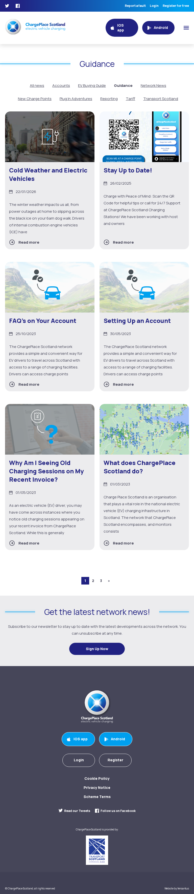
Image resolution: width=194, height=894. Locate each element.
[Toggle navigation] (186, 27)
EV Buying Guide (92, 85)
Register (115, 759)
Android (118, 738)
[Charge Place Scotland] (35, 26)
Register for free (176, 6)
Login (154, 6)
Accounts (61, 85)
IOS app (81, 738)
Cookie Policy (97, 778)
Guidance (123, 85)
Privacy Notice (97, 787)
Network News (153, 85)
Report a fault (135, 6)
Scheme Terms (97, 796)
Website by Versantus (176, 888)
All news (37, 85)
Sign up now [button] (97, 648)
